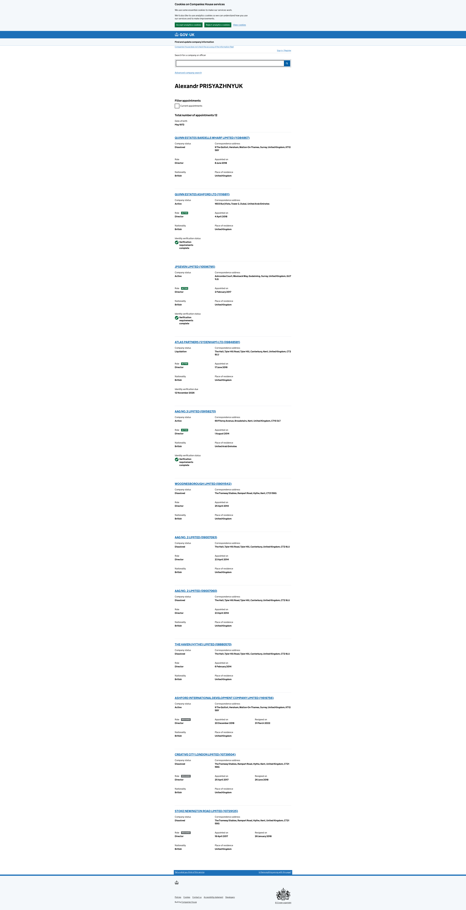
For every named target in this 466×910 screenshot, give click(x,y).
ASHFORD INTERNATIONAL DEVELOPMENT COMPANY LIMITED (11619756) (224, 698)
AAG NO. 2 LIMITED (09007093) (196, 537)
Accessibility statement (213, 897)
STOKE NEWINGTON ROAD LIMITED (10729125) (206, 811)
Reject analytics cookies (218, 24)
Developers (230, 897)
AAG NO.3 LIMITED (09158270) (195, 411)
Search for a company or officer (190, 55)
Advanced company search (188, 72)
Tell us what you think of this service (189, 872)
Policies (178, 897)
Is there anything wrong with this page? (275, 872)
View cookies (239, 25)
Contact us (197, 897)
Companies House (189, 902)
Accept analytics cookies (188, 24)
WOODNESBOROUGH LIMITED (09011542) (203, 483)
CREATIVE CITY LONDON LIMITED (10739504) (205, 754)
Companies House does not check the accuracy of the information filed (204, 47)
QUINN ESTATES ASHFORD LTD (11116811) (202, 194)
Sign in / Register (284, 50)
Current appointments (191, 105)
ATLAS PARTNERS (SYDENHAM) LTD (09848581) (207, 342)
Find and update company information (194, 42)
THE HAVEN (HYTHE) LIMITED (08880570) (203, 644)
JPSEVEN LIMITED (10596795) (195, 266)
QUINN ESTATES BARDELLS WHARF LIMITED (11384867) (212, 137)
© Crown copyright (283, 903)
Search (287, 63)
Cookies (186, 897)
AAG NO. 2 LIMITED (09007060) (196, 591)
